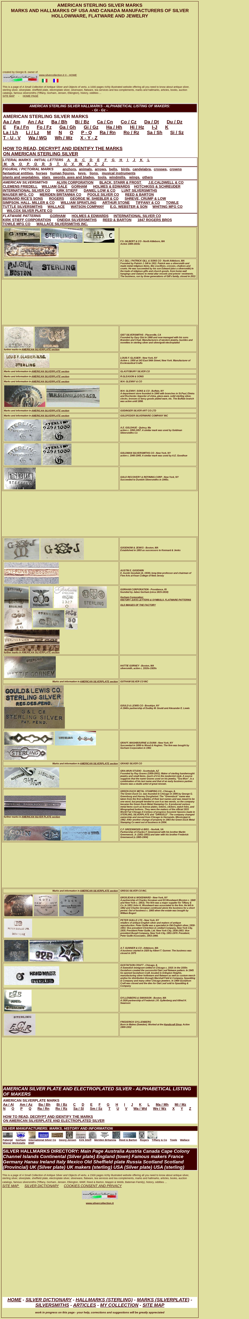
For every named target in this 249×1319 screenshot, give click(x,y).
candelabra (142, 169)
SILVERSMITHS (52, 1305)
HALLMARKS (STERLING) (104, 1299)
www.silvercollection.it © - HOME (58, 75)
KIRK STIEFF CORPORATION (27, 220)
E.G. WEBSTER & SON (128, 207)
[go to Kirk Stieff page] (57, 1134)
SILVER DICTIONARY (48, 1299)
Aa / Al (8, 1104)
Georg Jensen (67, 1140)
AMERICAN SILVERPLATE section (41, 349)
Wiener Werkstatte (14, 1143)
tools (102, 177)
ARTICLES (84, 1305)
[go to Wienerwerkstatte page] (141, 1134)
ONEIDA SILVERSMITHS (77, 220)
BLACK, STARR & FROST (120, 182)
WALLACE (56, 207)
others (147, 177)
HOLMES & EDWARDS (111, 186)
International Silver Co (42, 1140)
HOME (14, 1299)
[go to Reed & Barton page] (81, 1134)
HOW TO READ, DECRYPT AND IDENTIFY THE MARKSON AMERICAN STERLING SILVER (62, 151)
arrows (100, 169)
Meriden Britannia (105, 1140)
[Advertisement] (89, 45)
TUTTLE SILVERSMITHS (23, 207)
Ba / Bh (59, 121)
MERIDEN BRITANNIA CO (60, 194)
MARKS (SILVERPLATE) (163, 1299)
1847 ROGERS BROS (154, 220)
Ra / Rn (108, 132)
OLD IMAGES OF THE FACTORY (138, 605)
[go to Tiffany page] (104, 1134)
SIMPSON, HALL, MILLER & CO (29, 202)
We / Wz (159, 1108)
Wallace (184, 1140)
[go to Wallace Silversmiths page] (129, 1134)
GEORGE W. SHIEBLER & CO (94, 198)
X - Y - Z (89, 137)
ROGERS (56, 198)
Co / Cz (128, 121)
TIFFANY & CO (148, 202)
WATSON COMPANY (87, 207)
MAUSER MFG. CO (18, 194)
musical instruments (118, 173)
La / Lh (10, 132)
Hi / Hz (137, 127)
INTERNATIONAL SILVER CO (26, 190)
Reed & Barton (128, 1140)
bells (113, 169)
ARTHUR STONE (116, 202)
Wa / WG (37, 137)
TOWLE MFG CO (16, 224)
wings (134, 177)
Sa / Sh (154, 132)
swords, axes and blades (73, 177)
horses (41, 173)
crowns (176, 169)
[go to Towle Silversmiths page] (116, 1134)
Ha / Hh (114, 127)
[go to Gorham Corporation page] (21, 1134)
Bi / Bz (82, 121)
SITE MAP (9, 96)
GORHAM (79, 186)
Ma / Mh (162, 1104)
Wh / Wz (63, 137)
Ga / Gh (67, 127)
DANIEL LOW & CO (99, 190)
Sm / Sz (96, 1108)
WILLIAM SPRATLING (78, 202)
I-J (154, 127)
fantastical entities (18, 173)
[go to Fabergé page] (8, 1134)
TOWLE (172, 202)
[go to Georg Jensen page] (43, 1134)
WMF (31, 1143)
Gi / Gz (91, 127)
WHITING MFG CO (167, 207)
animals (85, 169)
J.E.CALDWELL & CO (166, 182)
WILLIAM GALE (54, 186)
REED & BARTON (139, 194)
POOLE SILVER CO (103, 194)
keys (82, 173)
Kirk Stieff (85, 1140)
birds (125, 169)
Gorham (21, 1140)
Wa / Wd (140, 1108)
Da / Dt (151, 121)
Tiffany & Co (159, 1140)
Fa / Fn (21, 127)
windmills (117, 177)
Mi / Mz (180, 1104)
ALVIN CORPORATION (75, 182)
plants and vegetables (21, 177)
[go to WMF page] (152, 1134)
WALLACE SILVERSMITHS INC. (62, 224)
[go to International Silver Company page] (32, 1134)
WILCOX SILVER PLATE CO (29, 211)
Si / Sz (177, 132)
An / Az (36, 121)
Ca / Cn (105, 121)
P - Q (86, 132)
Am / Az (26, 1104)
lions (94, 173)
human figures (62, 173)
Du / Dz (174, 121)
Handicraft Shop (173, 1024)
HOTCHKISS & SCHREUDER (157, 186)
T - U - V (12, 137)
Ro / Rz (131, 132)
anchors (69, 169)
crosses (160, 169)
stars (46, 177)
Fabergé (8, 1140)
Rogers (144, 1140)
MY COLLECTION (119, 1305)
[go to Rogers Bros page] (93, 1134)
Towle (173, 1140)
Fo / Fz (44, 127)
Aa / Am (11, 121)
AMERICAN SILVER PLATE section (41, 817)
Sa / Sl (78, 1108)
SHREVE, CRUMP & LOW (145, 198)
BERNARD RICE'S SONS (23, 198)
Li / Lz (32, 132)
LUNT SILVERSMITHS (139, 190)
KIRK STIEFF (67, 190)
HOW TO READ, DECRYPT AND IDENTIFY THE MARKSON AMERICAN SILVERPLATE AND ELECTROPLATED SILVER (53, 1119)
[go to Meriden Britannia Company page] (69, 1134)
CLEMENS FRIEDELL (20, 186)
